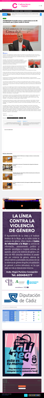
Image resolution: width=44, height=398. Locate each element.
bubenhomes (5, 53)
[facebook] (39, 5)
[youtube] (41, 5)
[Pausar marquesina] (41, 14)
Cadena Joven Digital (24, 5)
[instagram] (40, 5)
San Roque (4, 18)
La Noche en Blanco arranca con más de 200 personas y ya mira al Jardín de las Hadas (24, 13)
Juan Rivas (15, 158)
